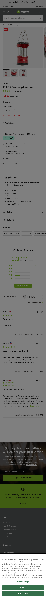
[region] (23, 575)
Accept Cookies (23, 593)
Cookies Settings (23, 582)
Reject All (23, 587)
